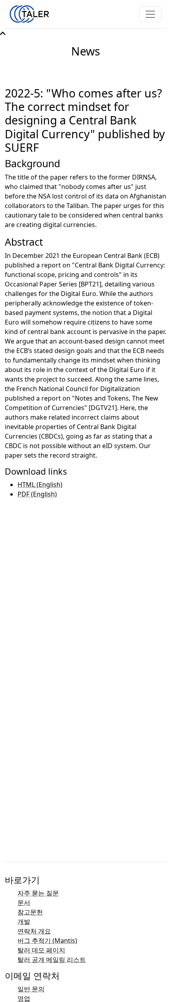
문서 (23, 902)
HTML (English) (39, 484)
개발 (23, 921)
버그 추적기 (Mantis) (47, 940)
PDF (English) (37, 494)
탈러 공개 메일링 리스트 (51, 959)
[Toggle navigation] (150, 14)
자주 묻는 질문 (38, 893)
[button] (3, 33)
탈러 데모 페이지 (41, 950)
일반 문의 (31, 989)
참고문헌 (30, 912)
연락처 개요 (34, 931)
